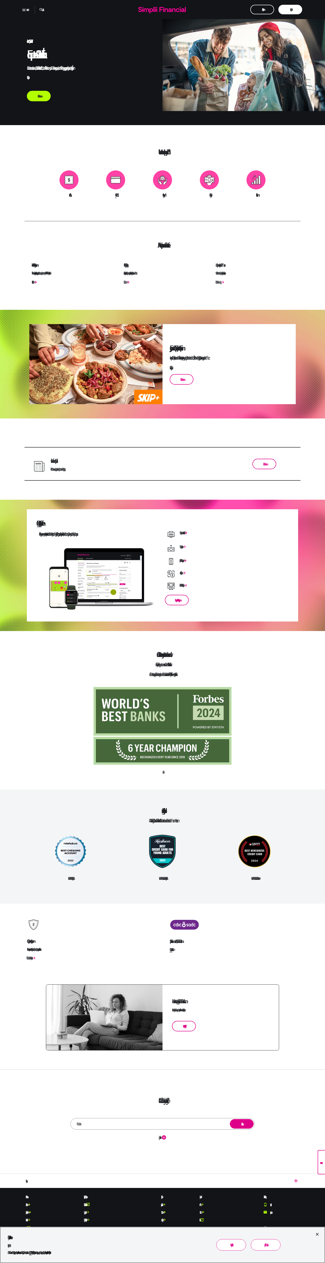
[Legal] (162, 1181)
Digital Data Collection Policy (85, 1220)
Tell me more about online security (29, 958)
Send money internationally (181, 546)
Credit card (115, 195)
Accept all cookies (265, 1245)
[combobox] (162, 1124)
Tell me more (124, 282)
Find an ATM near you (181, 585)
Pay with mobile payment (181, 560)
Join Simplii (32, 282)
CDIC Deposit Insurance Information (171, 949)
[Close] (317, 1234)
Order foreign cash (180, 572)
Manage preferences (231, 1245)
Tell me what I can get (218, 282)
